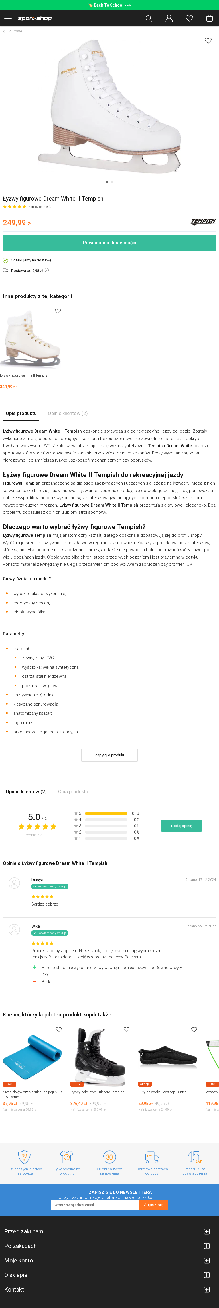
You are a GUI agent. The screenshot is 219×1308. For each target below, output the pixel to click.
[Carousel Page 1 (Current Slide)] (107, 182)
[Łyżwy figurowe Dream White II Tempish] (109, 107)
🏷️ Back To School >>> (109, 5)
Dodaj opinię (181, 826)
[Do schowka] (57, 311)
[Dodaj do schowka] (208, 41)
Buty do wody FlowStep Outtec (162, 1092)
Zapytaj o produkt (109, 755)
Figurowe (14, 31)
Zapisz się (153, 1204)
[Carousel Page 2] (112, 182)
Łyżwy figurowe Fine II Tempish (24, 375)
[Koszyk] (209, 18)
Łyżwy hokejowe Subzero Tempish (97, 1092)
